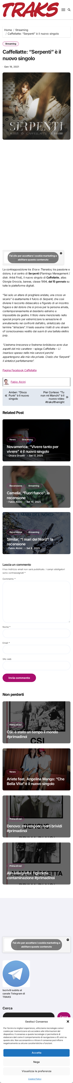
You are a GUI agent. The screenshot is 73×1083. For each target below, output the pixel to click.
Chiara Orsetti (16, 455)
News (13, 439)
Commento (9, 579)
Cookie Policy (34, 1079)
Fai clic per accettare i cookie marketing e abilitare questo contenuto (33, 257)
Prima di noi (16, 724)
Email (6, 643)
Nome (6, 627)
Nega (36, 1062)
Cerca (8, 1008)
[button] (68, 1021)
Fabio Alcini (18, 382)
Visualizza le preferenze (36, 1071)
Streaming (10, 43)
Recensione (16, 485)
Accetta (36, 1052)
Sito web (7, 659)
